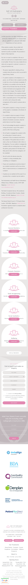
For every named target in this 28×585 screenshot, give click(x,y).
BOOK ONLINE (21, 24)
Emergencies (14, 551)
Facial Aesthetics (14, 549)
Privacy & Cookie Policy (8, 576)
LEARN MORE (14, 231)
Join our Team (18, 556)
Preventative (15, 547)
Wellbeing (21, 549)
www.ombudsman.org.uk (7, 187)
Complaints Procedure (20, 576)
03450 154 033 (11, 185)
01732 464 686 (7, 24)
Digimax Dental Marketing (17, 574)
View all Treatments (14, 352)
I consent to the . (15, 393)
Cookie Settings (14, 579)
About (8, 556)
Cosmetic (21, 547)
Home (3, 30)
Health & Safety (13, 577)
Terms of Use (6, 577)
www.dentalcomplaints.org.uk (8, 197)
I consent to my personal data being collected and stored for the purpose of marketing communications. (15, 397)
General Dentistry (8, 547)
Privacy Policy (18, 393)
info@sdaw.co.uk (19, 540)
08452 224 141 (21, 203)
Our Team (12, 556)
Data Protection (21, 577)
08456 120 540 (20, 195)
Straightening (7, 549)
